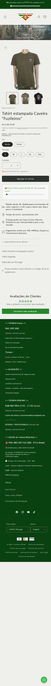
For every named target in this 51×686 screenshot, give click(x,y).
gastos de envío (23, 128)
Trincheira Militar (19, 544)
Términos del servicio (36, 548)
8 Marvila (15, 475)
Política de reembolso (36, 544)
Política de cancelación (27, 556)
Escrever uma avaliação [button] (25, 311)
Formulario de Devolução (16, 501)
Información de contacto (29, 552)
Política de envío (11, 552)
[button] (5, 17)
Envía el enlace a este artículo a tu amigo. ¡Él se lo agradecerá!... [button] (27, 270)
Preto (19, 144)
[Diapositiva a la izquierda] (3, 99)
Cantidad (5, 160)
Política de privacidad (17, 548)
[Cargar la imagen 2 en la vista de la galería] (25, 98)
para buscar (10, 489)
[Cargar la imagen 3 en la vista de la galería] (38, 98)
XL (30, 154)
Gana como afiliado (13, 495)
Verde (7, 144)
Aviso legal (44, 552)
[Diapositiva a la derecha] (48, 99)
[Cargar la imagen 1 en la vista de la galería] (12, 98)
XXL (40, 154)
